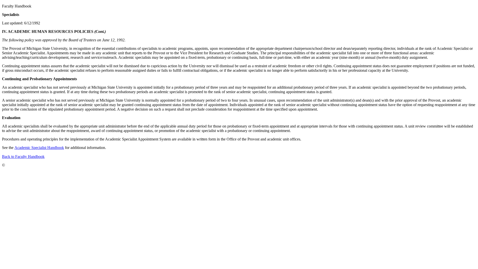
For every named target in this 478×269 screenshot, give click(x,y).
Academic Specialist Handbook (39, 147)
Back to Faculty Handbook (23, 156)
